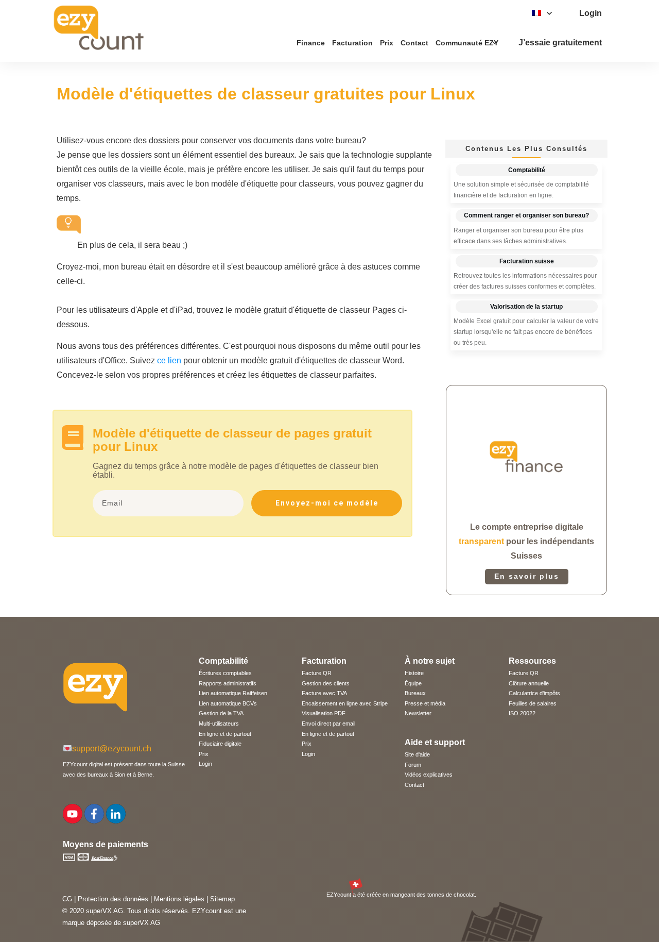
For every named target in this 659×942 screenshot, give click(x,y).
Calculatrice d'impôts (534, 693)
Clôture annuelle (529, 683)
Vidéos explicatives (429, 774)
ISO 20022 (522, 713)
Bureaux (415, 693)
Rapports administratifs (227, 683)
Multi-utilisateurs (219, 723)
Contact (414, 785)
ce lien (169, 360)
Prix (204, 754)
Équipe (413, 683)
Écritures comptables (225, 673)
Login (205, 764)
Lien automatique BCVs (228, 703)
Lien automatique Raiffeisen (233, 693)
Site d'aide (417, 754)
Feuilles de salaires (533, 703)
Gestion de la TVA (221, 713)
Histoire (414, 673)
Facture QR (317, 673)
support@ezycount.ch (111, 748)
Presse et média (425, 703)
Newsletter (418, 713)
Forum (413, 765)
